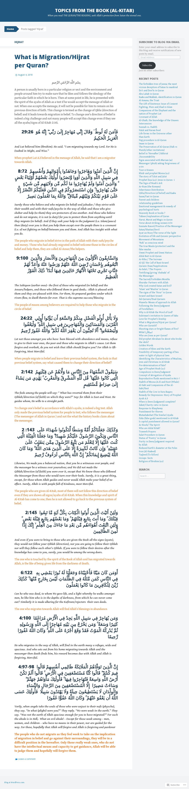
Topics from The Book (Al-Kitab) (94, 10)
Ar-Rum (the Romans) (150, 186)
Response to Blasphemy (151, 408)
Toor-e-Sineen (146, 170)
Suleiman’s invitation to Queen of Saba (158, 315)
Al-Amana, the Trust (149, 100)
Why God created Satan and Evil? (155, 285)
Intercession (145, 123)
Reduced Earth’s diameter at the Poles (158, 448)
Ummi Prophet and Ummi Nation (155, 252)
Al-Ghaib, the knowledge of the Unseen (159, 120)
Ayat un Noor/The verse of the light (157, 233)
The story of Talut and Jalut (153, 176)
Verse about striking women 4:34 (155, 223)
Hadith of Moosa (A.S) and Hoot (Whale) (159, 382)
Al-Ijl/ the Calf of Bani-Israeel (154, 262)
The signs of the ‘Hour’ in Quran (155, 292)
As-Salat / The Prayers (150, 269)
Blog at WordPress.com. (14, 782)
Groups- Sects (146, 458)
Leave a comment (27, 759)
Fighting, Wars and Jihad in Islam (155, 107)
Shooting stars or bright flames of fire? (159, 329)
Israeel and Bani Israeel (150, 296)
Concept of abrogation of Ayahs (155, 375)
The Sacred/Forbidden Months (154, 279)
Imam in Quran (146, 143)
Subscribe (147, 65)
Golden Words (146, 345)
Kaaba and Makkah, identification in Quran (160, 97)
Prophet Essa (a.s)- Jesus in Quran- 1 (157, 180)
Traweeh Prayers (147, 431)
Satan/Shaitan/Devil (149, 229)
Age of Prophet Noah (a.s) (152, 368)
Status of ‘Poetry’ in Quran (152, 438)
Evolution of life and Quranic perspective (160, 236)
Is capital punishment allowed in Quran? (159, 421)
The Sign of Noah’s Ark (150, 183)
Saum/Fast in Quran (149, 196)
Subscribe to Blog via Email (159, 42)
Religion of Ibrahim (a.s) (151, 461)
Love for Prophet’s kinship (152, 319)
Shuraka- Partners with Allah (153, 282)
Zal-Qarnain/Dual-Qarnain (152, 299)
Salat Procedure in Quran (151, 435)
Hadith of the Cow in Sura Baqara (155, 392)
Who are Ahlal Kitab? (149, 428)
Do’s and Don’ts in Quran (151, 90)
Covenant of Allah (148, 117)
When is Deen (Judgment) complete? (157, 401)
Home (10, 29)
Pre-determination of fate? (152, 365)
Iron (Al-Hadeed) (147, 451)
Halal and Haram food (150, 130)
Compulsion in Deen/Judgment (154, 372)
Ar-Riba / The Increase (150, 259)
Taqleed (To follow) (149, 454)
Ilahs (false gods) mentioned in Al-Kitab (159, 418)
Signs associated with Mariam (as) (155, 160)
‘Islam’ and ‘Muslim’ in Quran (153, 289)
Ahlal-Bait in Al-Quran (150, 256)
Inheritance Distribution (151, 190)
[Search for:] (152, 476)
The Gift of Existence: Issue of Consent (158, 103)
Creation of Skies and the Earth (154, 348)
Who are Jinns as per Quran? (153, 335)
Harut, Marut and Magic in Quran (155, 219)
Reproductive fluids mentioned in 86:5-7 (159, 378)
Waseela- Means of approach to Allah (157, 302)
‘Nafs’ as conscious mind (151, 242)
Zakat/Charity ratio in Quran (153, 405)
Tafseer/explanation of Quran (154, 216)
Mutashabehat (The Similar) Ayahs (156, 415)
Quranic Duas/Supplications (153, 266)
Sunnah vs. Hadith (148, 127)
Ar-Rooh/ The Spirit (149, 425)
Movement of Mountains (151, 239)
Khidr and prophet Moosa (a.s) (154, 173)
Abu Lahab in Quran (149, 94)
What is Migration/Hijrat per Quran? (157, 322)
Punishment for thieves (151, 411)
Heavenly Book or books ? (152, 213)
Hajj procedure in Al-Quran (152, 140)
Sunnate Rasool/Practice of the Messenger (160, 226)
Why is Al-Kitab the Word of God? (156, 312)
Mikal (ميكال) (146, 332)
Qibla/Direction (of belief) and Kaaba (157, 193)
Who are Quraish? (148, 325)
